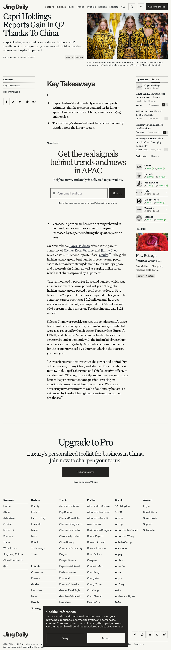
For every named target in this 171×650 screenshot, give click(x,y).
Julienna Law (142, 149)
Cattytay (92, 560)
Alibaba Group (123, 542)
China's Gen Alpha (69, 518)
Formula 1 (64, 578)
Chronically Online (69, 536)
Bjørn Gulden (94, 554)
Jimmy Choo (109, 250)
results (103, 255)
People (35, 602)
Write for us (10, 548)
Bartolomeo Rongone (99, 530)
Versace (88, 250)
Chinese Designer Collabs (71, 524)
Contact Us (139, 644)
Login (95, 481)
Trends (80, 6)
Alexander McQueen (98, 512)
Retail (34, 542)
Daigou (63, 554)
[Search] (131, 6)
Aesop (118, 524)
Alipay (118, 554)
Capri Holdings (79, 246)
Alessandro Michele (98, 506)
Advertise (9, 518)
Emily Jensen (9, 57)
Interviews (65, 602)
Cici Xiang (93, 590)
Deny (65, 638)
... (167, 105)
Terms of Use (110, 203)
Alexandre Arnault (97, 518)
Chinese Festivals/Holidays (71, 530)
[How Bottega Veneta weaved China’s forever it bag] (152, 242)
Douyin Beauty (67, 560)
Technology (38, 548)
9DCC (118, 512)
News (34, 596)
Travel (34, 554)
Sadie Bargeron (140, 106)
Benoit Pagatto (95, 536)
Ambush (120, 560)
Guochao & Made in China (71, 596)
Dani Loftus (93, 602)
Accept (106, 638)
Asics (118, 590)
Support (148, 524)
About (7, 512)
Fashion (69, 57)
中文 (5, 566)
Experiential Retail (69, 566)
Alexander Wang (124, 536)
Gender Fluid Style (69, 590)
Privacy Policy (93, 203)
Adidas (119, 518)
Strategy (150, 276)
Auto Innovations (69, 506)
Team (6, 542)
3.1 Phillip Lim (123, 506)
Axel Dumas (94, 524)
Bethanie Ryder (140, 133)
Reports (114, 6)
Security (8, 536)
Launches (36, 590)
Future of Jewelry (69, 584)
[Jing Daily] (15, 7)
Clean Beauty (66, 542)
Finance (79, 57)
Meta (34, 536)
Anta (118, 572)
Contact (8, 524)
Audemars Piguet (125, 596)
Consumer (37, 572)
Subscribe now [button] (85, 472)
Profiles (91, 6)
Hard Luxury (38, 518)
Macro (34, 530)
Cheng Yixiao (94, 584)
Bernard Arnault (96, 542)
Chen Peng (93, 572)
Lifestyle (36, 524)
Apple (118, 578)
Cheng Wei (93, 578)
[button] (141, 6)
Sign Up (117, 193)
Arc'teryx (120, 584)
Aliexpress (121, 548)
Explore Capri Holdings (146, 156)
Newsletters (150, 512)
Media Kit (8, 530)
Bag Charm (65, 512)
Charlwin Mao (95, 566)
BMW (118, 602)
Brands (102, 6)
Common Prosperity (70, 548)
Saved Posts (150, 518)
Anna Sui (120, 566)
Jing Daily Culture (13, 554)
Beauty (35, 506)
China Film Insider (13, 560)
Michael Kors (72, 250)
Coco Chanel (94, 596)
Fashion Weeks (67, 572)
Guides (35, 584)
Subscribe (149, 530)
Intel (70, 6)
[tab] (155, 80)
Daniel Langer (139, 119)
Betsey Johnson (96, 548)
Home (6, 506)
